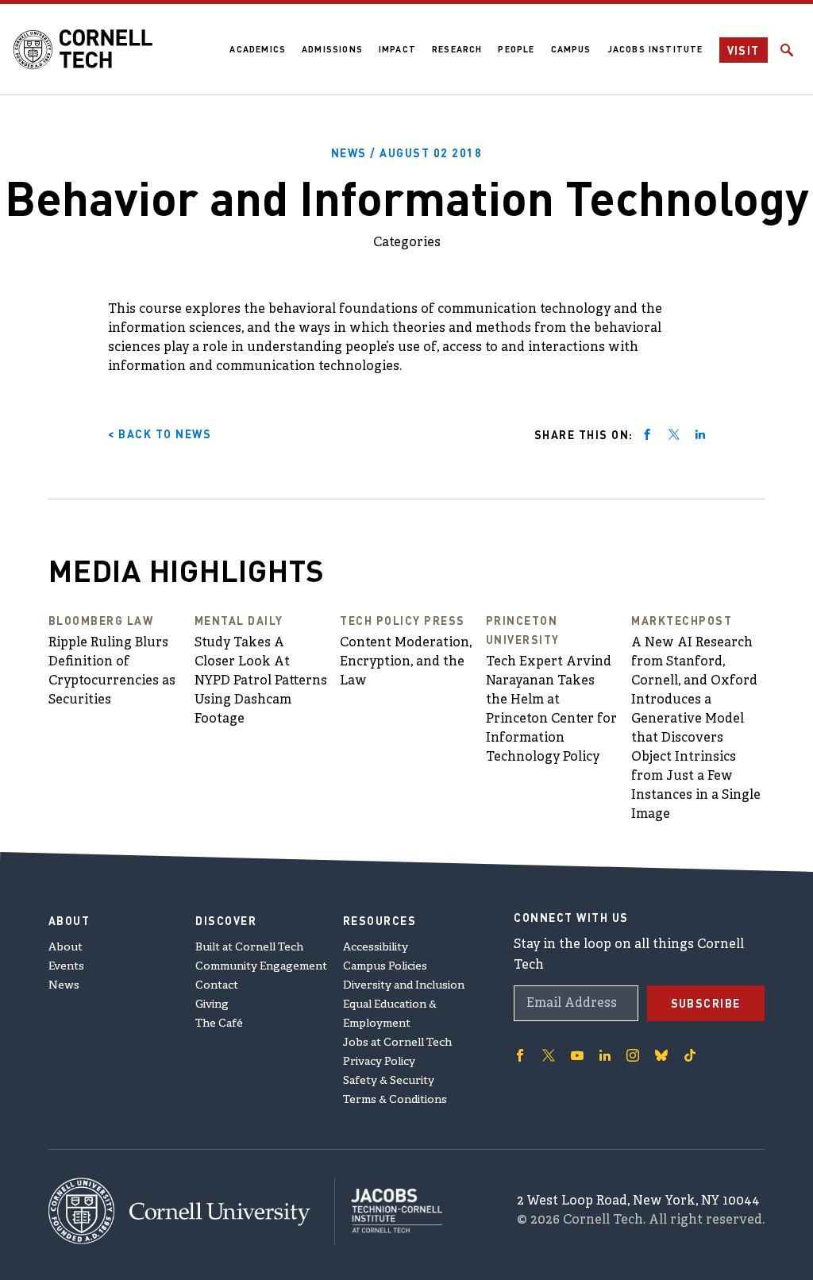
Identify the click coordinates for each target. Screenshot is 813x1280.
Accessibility (375, 947)
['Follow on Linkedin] (605, 1055)
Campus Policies (385, 966)
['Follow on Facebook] (520, 1055)
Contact (216, 986)
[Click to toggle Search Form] (787, 50)
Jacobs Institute (655, 49)
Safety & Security (388, 1081)
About (65, 947)
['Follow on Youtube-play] (577, 1055)
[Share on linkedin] (700, 434)
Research (457, 49)
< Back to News (159, 433)
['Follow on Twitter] (548, 1055)
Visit (744, 50)
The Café (219, 1024)
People (516, 49)
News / (407, 152)
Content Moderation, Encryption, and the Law (406, 662)
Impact (397, 49)
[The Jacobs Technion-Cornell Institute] (388, 1211)
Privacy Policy (379, 1062)
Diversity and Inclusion (403, 986)
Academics (257, 49)
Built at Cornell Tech (249, 947)
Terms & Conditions (395, 1100)
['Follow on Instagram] (632, 1055)
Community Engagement (261, 966)
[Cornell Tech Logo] (82, 49)
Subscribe (706, 1003)
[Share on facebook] (647, 434)
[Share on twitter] (674, 434)
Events (66, 966)
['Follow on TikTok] (690, 1055)
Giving (212, 1005)
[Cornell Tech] (191, 1211)
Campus (571, 49)
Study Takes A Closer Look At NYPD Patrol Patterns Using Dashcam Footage (261, 681)
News (63, 986)
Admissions (332, 49)
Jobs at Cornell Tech (397, 1043)
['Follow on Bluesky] (661, 1055)
